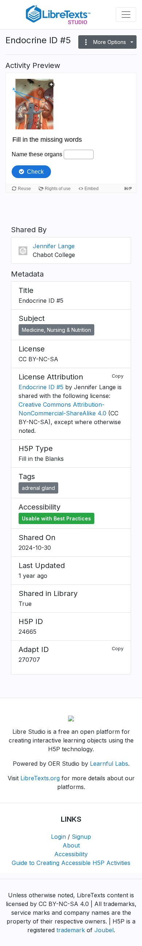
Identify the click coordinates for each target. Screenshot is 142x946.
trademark (70, 930)
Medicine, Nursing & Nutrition (56, 330)
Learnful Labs (109, 763)
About (71, 845)
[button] (107, 42)
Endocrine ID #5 (41, 387)
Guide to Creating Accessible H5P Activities (71, 862)
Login (58, 836)
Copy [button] (117, 376)
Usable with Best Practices (56, 518)
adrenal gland (38, 488)
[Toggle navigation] (126, 14)
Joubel (104, 930)
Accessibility (71, 854)
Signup (81, 836)
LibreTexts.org (40, 778)
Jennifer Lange (54, 246)
